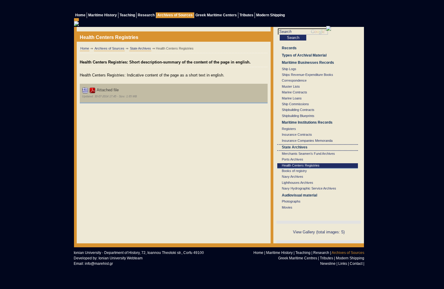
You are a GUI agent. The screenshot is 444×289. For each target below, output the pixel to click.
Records (289, 48)
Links (342, 263)
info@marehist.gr (99, 263)
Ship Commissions (295, 104)
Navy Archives (292, 176)
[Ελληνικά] (359, 7)
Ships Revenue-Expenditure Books (307, 74)
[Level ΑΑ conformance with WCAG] (140, 270)
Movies (287, 207)
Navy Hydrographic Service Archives (309, 188)
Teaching (127, 15)
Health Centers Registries (301, 165)
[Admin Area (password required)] (347, 7)
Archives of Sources (175, 15)
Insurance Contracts (297, 134)
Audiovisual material (299, 195)
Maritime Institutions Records (307, 122)
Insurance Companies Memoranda (307, 140)
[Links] (311, 7)
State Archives (140, 48)
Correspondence (294, 80)
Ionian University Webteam (120, 258)
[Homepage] (323, 271)
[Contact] (323, 7)
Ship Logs (289, 69)
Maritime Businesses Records (308, 62)
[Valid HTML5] (86, 270)
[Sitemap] (335, 7)
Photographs (291, 201)
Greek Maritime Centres (297, 258)
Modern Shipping (270, 15)
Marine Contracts (294, 92)
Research (146, 15)
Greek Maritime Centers (216, 15)
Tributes (246, 15)
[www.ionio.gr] (328, 29)
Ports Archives (292, 159)
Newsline (328, 263)
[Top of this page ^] (311, 271)
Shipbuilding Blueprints (298, 116)
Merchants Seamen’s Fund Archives (308, 153)
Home (80, 15)
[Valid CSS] (113, 270)
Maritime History (102, 15)
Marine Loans (292, 98)
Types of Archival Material (304, 55)
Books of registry (294, 171)
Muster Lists (291, 86)
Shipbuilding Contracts (298, 110)
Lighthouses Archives (297, 182)
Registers (289, 129)
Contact (356, 263)
